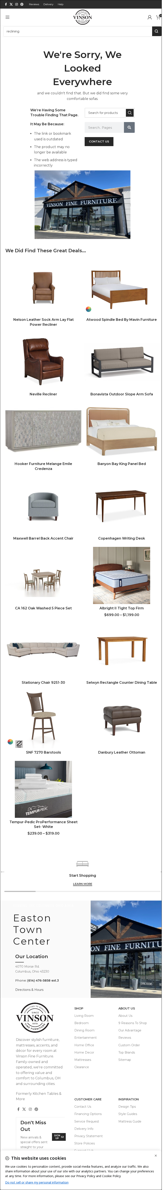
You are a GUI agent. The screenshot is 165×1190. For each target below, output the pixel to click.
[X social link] (11, 4)
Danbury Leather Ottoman (121, 752)
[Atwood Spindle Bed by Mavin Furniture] (122, 287)
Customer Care (88, 1099)
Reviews (124, 1038)
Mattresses (82, 1060)
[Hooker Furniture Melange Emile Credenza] (43, 431)
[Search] (130, 113)
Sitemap (124, 1060)
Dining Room (84, 1030)
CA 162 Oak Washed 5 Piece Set (43, 608)
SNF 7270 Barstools (43, 752)
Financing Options (88, 1114)
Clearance (81, 1067)
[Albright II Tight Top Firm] (122, 575)
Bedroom (81, 1023)
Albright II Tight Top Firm (121, 608)
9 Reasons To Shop (132, 1023)
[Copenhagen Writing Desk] (122, 505)
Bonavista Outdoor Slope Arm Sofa (121, 394)
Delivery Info (83, 1129)
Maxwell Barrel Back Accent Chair (43, 538)
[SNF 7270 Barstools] (43, 719)
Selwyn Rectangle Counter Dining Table (121, 683)
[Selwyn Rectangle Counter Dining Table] (122, 650)
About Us (126, 1008)
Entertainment (85, 1038)
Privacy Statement (88, 1136)
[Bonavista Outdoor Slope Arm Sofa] (122, 361)
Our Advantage (129, 1030)
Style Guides (127, 1114)
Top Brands (126, 1052)
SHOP (78, 1008)
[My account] (149, 17)
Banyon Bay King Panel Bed (122, 464)
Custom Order (129, 1045)
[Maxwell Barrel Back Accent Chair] (43, 505)
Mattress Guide (129, 1121)
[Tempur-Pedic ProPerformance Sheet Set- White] (43, 789)
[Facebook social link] (5, 4)
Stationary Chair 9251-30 (43, 683)
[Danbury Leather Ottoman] (122, 719)
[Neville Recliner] (43, 361)
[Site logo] (82, 17)
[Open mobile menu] (7, 17)
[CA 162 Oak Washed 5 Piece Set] (43, 575)
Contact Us (82, 1107)
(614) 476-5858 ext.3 (43, 980)
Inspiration (128, 1099)
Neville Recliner (43, 394)
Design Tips (127, 1107)
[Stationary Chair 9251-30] (43, 650)
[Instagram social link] (16, 4)
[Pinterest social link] (22, 4)
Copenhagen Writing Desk (121, 538)
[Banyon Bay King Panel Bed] (122, 431)
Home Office (84, 1045)
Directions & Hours (29, 990)
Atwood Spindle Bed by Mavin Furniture (121, 320)
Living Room (84, 1016)
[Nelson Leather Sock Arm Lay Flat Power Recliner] (43, 287)
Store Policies (84, 1143)
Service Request (86, 1121)
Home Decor (84, 1052)
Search (157, 31)
